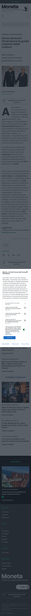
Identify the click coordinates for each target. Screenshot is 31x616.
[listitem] (15, 303)
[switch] (24, 308)
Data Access (15, 344)
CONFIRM (9, 337)
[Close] (27, 272)
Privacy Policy (25, 344)
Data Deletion (5, 344)
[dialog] (15, 308)
